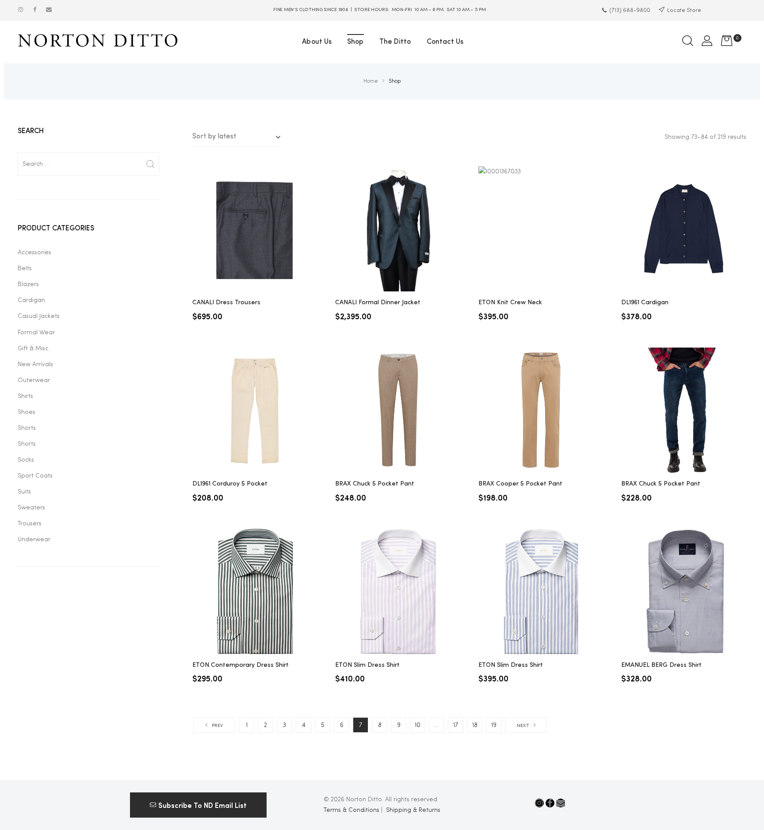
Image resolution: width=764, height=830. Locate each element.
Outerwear (34, 380)
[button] (198, 804)
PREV (217, 725)
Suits (24, 492)
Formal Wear (36, 332)
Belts (25, 268)
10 (417, 725)
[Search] (150, 164)
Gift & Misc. (34, 348)
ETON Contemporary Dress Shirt (240, 665)
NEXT (523, 725)
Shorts (27, 428)
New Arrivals (35, 364)
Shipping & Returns (413, 810)
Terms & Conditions (351, 810)
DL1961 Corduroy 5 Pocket (229, 484)
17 (455, 725)
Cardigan (31, 300)
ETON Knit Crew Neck (510, 302)
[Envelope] (49, 9)
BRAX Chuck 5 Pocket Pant (374, 484)
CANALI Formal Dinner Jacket (377, 302)
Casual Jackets (39, 316)
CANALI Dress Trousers (226, 302)
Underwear (34, 539)
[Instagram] (20, 9)
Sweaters (31, 508)
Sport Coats (35, 476)
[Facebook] (35, 9)
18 (475, 725)
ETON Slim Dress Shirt (367, 665)
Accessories (34, 252)
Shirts (25, 396)
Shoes (26, 412)
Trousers (30, 523)
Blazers (28, 284)
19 (494, 725)
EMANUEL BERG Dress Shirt (661, 665)
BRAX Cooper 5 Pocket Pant (520, 484)
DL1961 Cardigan (644, 302)
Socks (26, 460)
